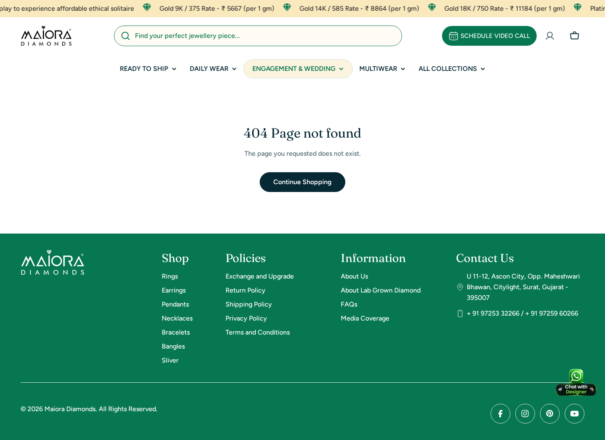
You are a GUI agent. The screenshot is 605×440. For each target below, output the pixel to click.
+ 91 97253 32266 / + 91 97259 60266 (522, 313)
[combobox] (258, 36)
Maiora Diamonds (69, 409)
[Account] (550, 36)
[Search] (125, 36)
